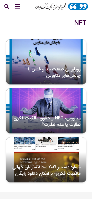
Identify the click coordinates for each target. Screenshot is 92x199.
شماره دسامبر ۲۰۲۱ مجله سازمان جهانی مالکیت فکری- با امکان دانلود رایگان (46, 170)
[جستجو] (7, 6)
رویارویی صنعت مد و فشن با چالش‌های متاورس (54, 72)
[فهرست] (17, 6)
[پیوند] (61, 6)
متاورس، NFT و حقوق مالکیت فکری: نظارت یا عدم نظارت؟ (46, 121)
